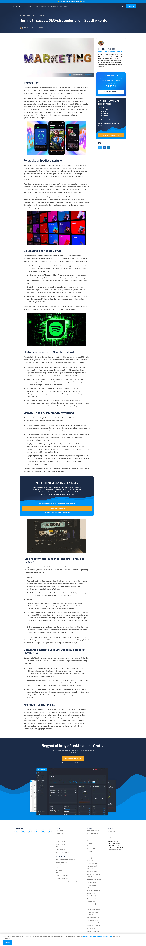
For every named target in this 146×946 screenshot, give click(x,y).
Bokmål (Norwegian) (93, 931)
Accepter (7, 942)
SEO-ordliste (59, 870)
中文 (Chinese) (91, 887)
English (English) (91, 858)
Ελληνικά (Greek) (92, 898)
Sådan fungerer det (40, 6)
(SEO (51, 99)
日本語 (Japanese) (92, 871)
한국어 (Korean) (91, 928)
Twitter (36, 831)
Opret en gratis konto (56, 508)
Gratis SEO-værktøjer (62, 875)
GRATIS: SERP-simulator (63, 852)
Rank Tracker (59, 830)
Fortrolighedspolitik (92, 833)
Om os (110, 834)
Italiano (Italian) (91, 869)
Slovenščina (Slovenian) (93, 923)
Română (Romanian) (93, 917)
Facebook (16, 831)
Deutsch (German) (92, 860)
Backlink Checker (61, 841)
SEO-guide (59, 873)
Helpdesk (89, 851)
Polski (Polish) (91, 877)
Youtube (23, 831)
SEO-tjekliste (59, 847)
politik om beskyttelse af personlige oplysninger (97, 936)
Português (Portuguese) (94, 879)
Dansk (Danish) (91, 896)
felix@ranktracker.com (114, 849)
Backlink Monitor (61, 844)
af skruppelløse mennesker (48, 620)
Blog (61, 6)
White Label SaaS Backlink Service (65, 859)
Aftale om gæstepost (62, 878)
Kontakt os (111, 831)
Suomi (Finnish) (91, 904)
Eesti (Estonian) (91, 901)
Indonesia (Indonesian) (93, 909)
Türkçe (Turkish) (91, 885)
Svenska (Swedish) (92, 882)
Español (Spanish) (92, 863)
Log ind (122, 6)
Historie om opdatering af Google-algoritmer (69, 881)
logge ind (49, 512)
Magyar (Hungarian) (93, 906)
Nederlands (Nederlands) (94, 874)
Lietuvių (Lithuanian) (93, 912)
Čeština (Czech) (91, 893)
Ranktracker (16, 6)
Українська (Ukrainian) (93, 925)
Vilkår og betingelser (93, 830)
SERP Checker (60, 836)
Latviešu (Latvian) (92, 915)
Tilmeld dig (131, 6)
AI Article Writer (60, 849)
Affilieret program (61, 864)
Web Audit (59, 838)
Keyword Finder (60, 833)
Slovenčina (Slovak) (92, 920)
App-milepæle (91, 848)
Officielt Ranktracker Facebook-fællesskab (29, 831)
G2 (49, 831)
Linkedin (43, 831)
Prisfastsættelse (53, 6)
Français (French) (92, 866)
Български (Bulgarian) (93, 890)
